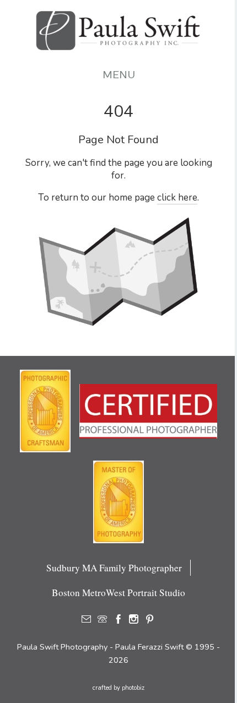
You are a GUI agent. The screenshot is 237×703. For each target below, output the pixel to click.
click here (177, 197)
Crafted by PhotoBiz (118, 688)
